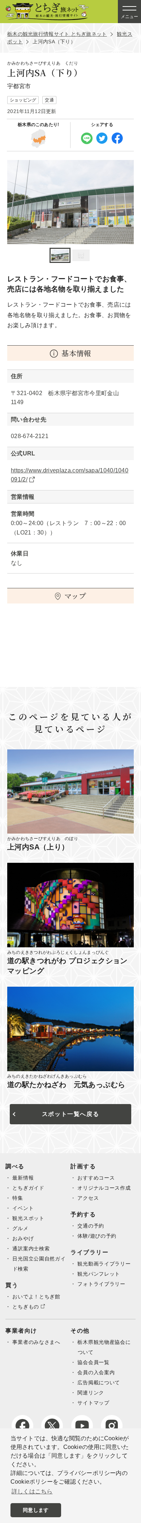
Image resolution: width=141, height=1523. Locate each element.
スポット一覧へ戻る (70, 1114)
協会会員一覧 (93, 1362)
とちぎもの (25, 1307)
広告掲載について (98, 1382)
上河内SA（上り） (38, 847)
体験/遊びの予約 (96, 1236)
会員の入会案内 (96, 1372)
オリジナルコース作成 (104, 1188)
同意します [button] (35, 1510)
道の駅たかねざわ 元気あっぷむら (66, 1085)
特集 (17, 1198)
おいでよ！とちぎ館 (36, 1296)
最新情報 (23, 1178)
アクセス (88, 1198)
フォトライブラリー (101, 1284)
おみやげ (23, 1238)
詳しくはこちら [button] (32, 1491)
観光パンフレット (98, 1274)
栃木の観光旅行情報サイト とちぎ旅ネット (57, 34)
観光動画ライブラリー (104, 1264)
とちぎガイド (28, 1188)
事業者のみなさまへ (36, 1342)
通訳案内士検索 (31, 1248)
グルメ (20, 1228)
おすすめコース (96, 1178)
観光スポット (28, 1218)
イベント (23, 1208)
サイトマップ (93, 1403)
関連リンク (90, 1393)
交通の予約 (90, 1226)
